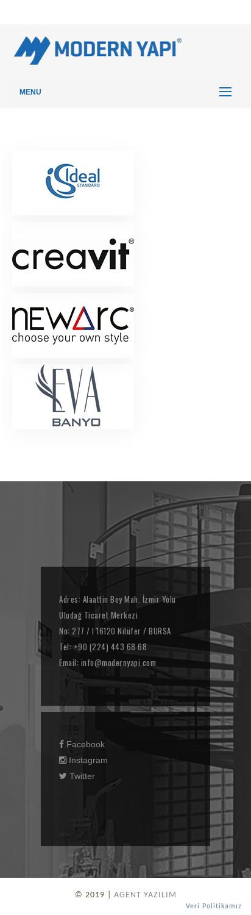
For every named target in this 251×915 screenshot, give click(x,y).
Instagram (87, 760)
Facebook (84, 744)
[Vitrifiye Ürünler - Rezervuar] (73, 182)
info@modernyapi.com (117, 662)
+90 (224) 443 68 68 (109, 646)
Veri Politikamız (214, 906)
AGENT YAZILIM (145, 895)
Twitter (81, 776)
